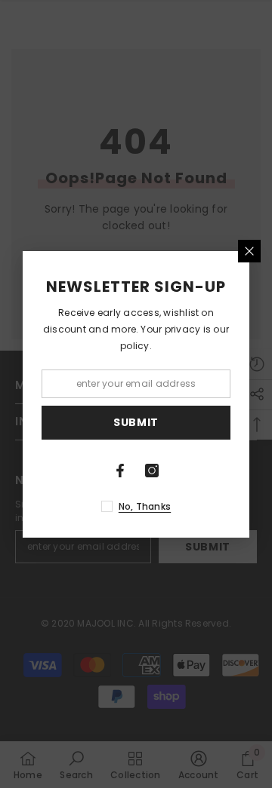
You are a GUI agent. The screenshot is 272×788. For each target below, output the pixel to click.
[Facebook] (120, 470)
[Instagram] (152, 470)
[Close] (249, 251)
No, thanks (145, 506)
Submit (136, 422)
